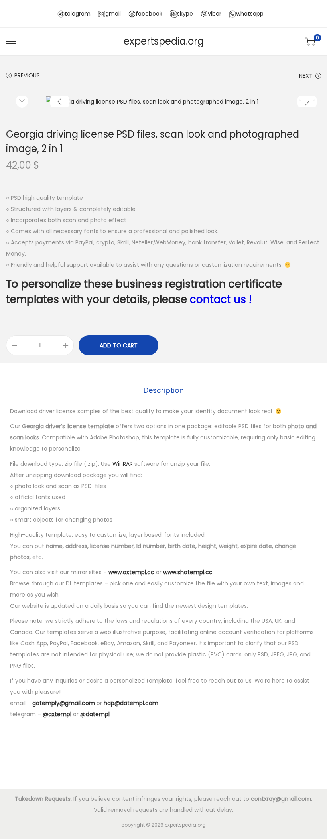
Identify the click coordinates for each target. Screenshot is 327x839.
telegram (78, 14)
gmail (113, 14)
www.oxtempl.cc (131, 572)
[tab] (164, 390)
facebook (149, 14)
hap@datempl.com (131, 703)
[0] (310, 41)
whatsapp (250, 14)
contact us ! (221, 299)
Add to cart (119, 345)
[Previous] (60, 102)
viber (214, 14)
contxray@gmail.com (281, 799)
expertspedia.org (164, 41)
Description (164, 390)
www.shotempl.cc (188, 572)
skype (185, 14)
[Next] (307, 102)
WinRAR (122, 464)
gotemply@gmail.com (63, 703)
